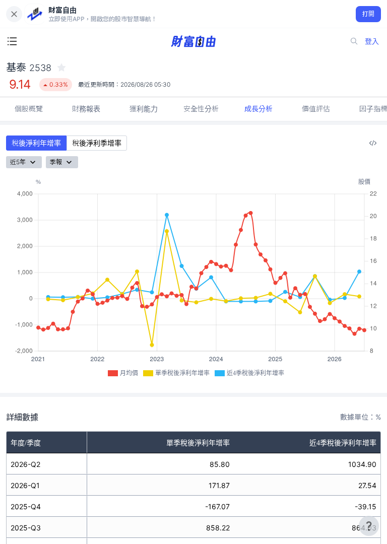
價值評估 (316, 108)
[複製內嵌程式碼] (373, 143)
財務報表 (86, 108)
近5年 (18, 162)
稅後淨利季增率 (96, 143)
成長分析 (258, 108)
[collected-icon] (61, 67)
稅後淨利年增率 (36, 143)
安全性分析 (201, 108)
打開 (368, 14)
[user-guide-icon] (369, 526)
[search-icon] (354, 41)
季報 (56, 162)
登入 (372, 41)
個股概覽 (29, 108)
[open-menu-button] (12, 41)
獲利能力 (144, 108)
